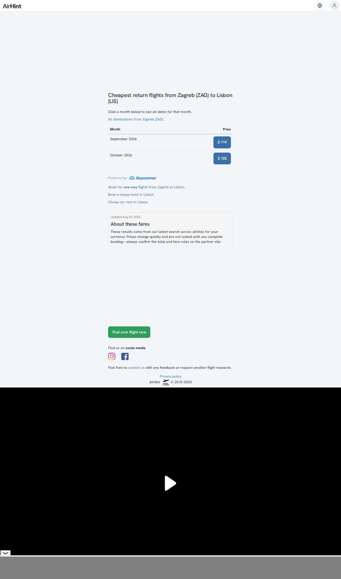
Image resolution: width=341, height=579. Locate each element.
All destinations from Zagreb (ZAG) (135, 119)
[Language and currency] (320, 5)
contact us (136, 367)
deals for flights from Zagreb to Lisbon (146, 187)
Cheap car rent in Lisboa (128, 202)
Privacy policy (170, 376)
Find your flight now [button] (129, 332)
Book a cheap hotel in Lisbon (131, 194)
